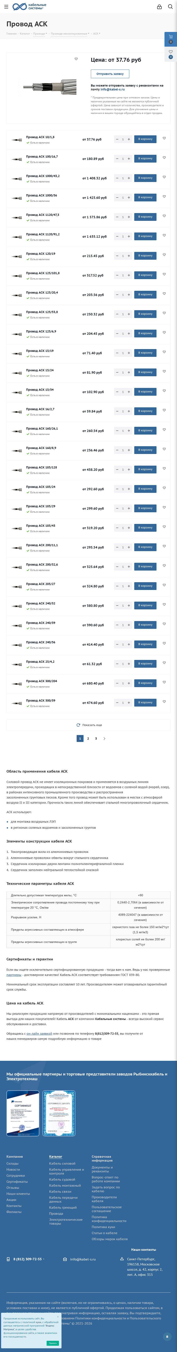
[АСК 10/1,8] (16, 140)
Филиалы (14, 1212)
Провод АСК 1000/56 (41, 195)
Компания (14, 1156)
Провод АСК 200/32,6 (42, 564)
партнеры (13, 975)
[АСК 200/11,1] (16, 548)
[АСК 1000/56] (16, 198)
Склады (12, 1163)
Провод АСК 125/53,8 (42, 312)
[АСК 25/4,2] (16, 664)
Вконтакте (167, 1336)
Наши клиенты (18, 1194)
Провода (56, 1213)
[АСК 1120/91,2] (16, 237)
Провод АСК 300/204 (41, 681)
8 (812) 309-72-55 (27, 1259)
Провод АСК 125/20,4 (42, 292)
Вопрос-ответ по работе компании (106, 1179)
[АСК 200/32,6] (16, 567)
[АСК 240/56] (16, 645)
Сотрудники (15, 1175)
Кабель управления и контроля (66, 1171)
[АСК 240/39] (16, 625)
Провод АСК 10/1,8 (40, 137)
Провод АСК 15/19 (40, 351)
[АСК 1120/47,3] (16, 217)
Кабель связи (60, 1191)
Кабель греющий (63, 1207)
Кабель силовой (62, 1163)
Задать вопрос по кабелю (106, 1189)
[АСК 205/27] (16, 587)
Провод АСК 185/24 (40, 487)
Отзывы (12, 1188)
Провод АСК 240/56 (40, 642)
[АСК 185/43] (16, 528)
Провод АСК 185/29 (40, 506)
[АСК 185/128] (16, 470)
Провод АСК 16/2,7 (40, 409)
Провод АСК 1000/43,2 (43, 176)
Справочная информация (102, 1158)
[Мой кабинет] (159, 7)
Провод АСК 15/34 (40, 390)
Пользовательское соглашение (107, 1209)
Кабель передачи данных (63, 1199)
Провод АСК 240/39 (40, 623)
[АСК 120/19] (16, 256)
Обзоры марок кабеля (110, 1239)
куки (38, 1322)
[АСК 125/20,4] (16, 295)
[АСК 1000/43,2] (16, 179)
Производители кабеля (104, 1199)
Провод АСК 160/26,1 (42, 428)
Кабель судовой (62, 1179)
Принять (53, 1343)
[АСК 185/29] (16, 509)
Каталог (55, 1156)
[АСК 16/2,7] (16, 412)
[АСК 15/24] (16, 373)
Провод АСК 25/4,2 (40, 662)
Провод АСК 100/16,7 (42, 156)
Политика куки (103, 1227)
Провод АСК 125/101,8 (43, 273)
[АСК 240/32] (16, 606)
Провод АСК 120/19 (40, 254)
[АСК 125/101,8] (16, 276)
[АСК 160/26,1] (16, 431)
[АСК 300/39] (16, 703)
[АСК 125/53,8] (16, 315)
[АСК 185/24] (16, 489)
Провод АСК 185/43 (40, 526)
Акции (11, 1200)
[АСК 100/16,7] (16, 159)
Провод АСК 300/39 (40, 700)
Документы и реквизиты (102, 1169)
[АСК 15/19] (16, 353)
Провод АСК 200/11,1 (42, 545)
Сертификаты (17, 1182)
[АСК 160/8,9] (16, 451)
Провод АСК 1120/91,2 (43, 234)
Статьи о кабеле (104, 1233)
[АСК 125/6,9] (16, 334)
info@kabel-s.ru (113, 89)
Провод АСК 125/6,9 (41, 331)
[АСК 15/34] (16, 392)
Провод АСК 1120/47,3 (42, 215)
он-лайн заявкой (39, 1034)
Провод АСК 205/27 (40, 584)
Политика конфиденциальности (109, 1219)
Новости (13, 1169)
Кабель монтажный (65, 1185)
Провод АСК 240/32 (40, 603)
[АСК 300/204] (16, 684)
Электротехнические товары (66, 1221)
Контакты (14, 1206)
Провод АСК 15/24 (40, 370)
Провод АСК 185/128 (41, 467)
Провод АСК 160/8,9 (41, 448)
